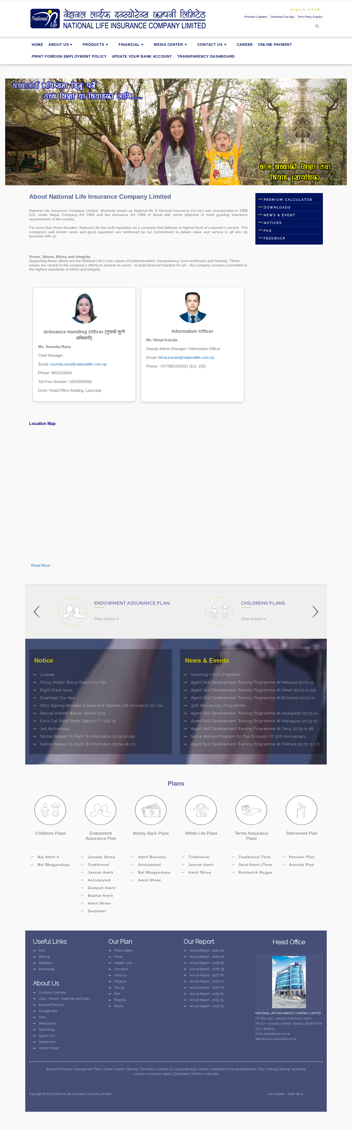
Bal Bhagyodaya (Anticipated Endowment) (50, 865)
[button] (30, 132)
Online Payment (275, 44)
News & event (280, 215)
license (44, 675)
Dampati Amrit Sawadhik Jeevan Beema (98, 888)
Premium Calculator (288, 200)
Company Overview (49, 992)
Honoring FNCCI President (212, 675)
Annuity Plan (298, 865)
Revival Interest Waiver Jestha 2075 (69, 713)
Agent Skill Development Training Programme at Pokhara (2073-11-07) (252, 744)
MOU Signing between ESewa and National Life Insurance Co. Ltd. (98, 705)
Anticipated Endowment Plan (97, 881)
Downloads (277, 207)
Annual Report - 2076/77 (204, 981)
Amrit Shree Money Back (146, 881)
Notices (273, 223)
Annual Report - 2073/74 (203, 1000)
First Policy (148, 1069)
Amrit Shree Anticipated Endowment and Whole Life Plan (97, 904)
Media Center (168, 44)
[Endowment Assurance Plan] (100, 810)
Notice (43, 660)
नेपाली (315, 10)
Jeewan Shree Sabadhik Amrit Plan (100, 857)
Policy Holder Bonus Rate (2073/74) (69, 682)
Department (44, 1042)
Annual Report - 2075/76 (204, 987)
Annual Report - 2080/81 (204, 957)
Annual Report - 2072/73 (204, 1006)
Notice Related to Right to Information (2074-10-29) (84, 736)
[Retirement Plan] (301, 810)
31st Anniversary (51, 729)
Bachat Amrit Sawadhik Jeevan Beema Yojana (98, 896)
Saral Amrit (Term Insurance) (251, 865)
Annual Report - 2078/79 (204, 969)
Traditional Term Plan (251, 857)
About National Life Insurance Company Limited (100, 196)
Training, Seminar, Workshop (286, 1069)
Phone (115, 1006)
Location (139, 1074)
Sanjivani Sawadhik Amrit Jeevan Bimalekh (97, 912)
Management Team (88, 1069)
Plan (114, 994)
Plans (176, 783)
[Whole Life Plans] (201, 810)
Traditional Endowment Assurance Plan (96, 865)
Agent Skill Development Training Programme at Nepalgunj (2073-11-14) (251, 722)
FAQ (268, 230)
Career (245, 44)
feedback (275, 238)
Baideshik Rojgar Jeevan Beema (251, 873)
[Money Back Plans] (150, 810)
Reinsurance (44, 1023)
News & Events (207, 660)
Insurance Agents (160, 1074)
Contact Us (210, 44)
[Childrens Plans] (50, 810)
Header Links (120, 963)
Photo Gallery (120, 950)
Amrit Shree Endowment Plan (197, 873)
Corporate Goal (186, 1069)
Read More (40, 565)
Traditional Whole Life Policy (198, 857)
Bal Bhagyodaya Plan (150, 873)
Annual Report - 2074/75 (203, 994)
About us (58, 44)
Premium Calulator (255, 16)
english (298, 10)
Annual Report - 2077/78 (204, 975)
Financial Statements (241, 1069)
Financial (129, 44)
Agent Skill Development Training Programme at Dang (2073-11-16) (249, 729)
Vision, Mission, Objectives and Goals (61, 999)
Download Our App (282, 16)
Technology (44, 1029)
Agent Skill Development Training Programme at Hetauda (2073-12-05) (249, 683)
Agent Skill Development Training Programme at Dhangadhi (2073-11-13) (251, 714)
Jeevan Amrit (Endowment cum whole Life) (198, 865)
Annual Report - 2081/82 (204, 950)
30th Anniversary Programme (214, 705)
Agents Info (44, 1036)
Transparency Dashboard (206, 56)
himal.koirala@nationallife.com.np (186, 357)
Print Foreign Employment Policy (69, 56)
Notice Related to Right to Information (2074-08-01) (84, 744)
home (37, 44)
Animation (118, 969)
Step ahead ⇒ (106, 618)
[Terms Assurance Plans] (251, 810)
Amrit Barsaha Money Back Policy (149, 857)
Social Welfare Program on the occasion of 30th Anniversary (245, 736)
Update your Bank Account (142, 56)
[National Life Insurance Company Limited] (125, 19)
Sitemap (41, 957)
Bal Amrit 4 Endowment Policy (48, 857)
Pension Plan (298, 857)
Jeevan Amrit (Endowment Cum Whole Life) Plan (98, 873)
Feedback (42, 963)
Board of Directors (48, 1005)
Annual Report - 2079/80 (204, 963)
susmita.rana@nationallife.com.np (78, 364)
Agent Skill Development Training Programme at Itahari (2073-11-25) (250, 690)
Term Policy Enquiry (309, 16)
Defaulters (182, 1074)
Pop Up (116, 987)
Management (45, 1011)
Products (93, 44)
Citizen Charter (46, 1048)
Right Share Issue (52, 690)
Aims (39, 1017)
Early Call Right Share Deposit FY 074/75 (74, 721)
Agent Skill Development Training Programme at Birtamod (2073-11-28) (250, 698)
